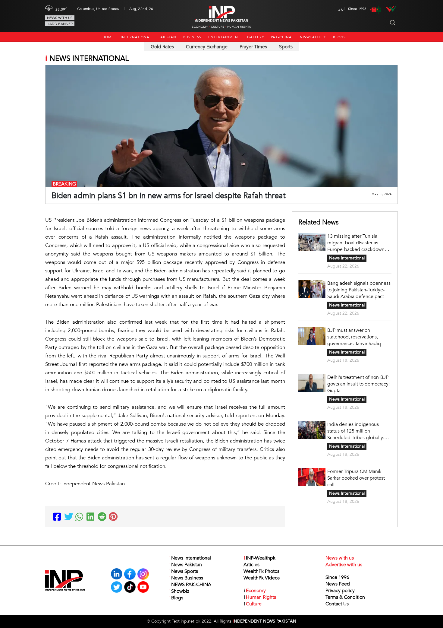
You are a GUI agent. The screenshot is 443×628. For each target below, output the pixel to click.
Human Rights (239, 27)
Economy (200, 27)
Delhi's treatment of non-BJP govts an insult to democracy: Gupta (358, 384)
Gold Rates (162, 46)
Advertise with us (343, 564)
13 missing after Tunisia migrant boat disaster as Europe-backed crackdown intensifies (356, 243)
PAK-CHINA (281, 37)
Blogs (339, 37)
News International (347, 258)
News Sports (183, 571)
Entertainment (224, 37)
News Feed (337, 584)
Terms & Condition (345, 597)
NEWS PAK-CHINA (190, 584)
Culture (217, 27)
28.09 (61, 8)
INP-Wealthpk (312, 37)
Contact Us (337, 604)
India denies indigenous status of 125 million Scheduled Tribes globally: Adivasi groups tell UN (355, 431)
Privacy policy (340, 590)
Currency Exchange (207, 46)
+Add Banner (60, 23)
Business (192, 37)
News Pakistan (185, 564)
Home (108, 37)
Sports (286, 46)
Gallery (255, 37)
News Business (186, 578)
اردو (341, 8)
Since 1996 (337, 577)
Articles (251, 564)
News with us (60, 17)
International (136, 37)
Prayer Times (253, 46)
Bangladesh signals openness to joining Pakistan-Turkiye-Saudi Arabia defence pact (359, 290)
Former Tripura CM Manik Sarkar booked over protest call (356, 478)
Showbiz (179, 591)
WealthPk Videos (261, 578)
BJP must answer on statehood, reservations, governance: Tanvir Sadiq (354, 337)
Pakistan (167, 37)
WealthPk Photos (261, 571)
